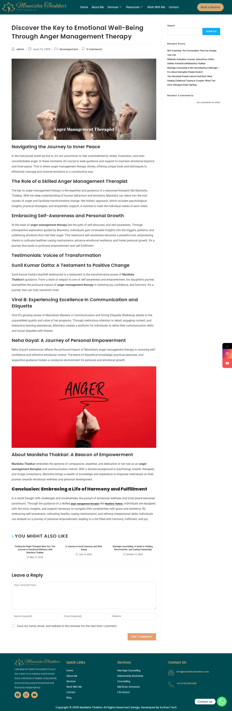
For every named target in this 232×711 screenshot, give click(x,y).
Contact (174, 7)
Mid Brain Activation (128, 686)
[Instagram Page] (227, 353)
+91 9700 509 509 (186, 683)
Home (84, 7)
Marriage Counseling (128, 670)
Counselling (123, 681)
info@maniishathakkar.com (193, 671)
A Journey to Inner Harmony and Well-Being (83, 548)
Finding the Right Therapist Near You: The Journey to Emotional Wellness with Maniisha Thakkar (35, 549)
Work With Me (156, 7)
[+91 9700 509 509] (171, 684)
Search (171, 25)
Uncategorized (68, 49)
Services (112, 7)
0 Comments (94, 49)
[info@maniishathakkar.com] (171, 672)
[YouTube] (227, 363)
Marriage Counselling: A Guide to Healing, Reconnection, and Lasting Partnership (133, 548)
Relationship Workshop (130, 675)
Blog (68, 697)
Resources (132, 7)
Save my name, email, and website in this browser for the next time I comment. (67, 626)
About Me (98, 7)
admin (20, 49)
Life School (123, 692)
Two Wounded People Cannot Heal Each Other (189, 76)
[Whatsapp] (222, 701)
